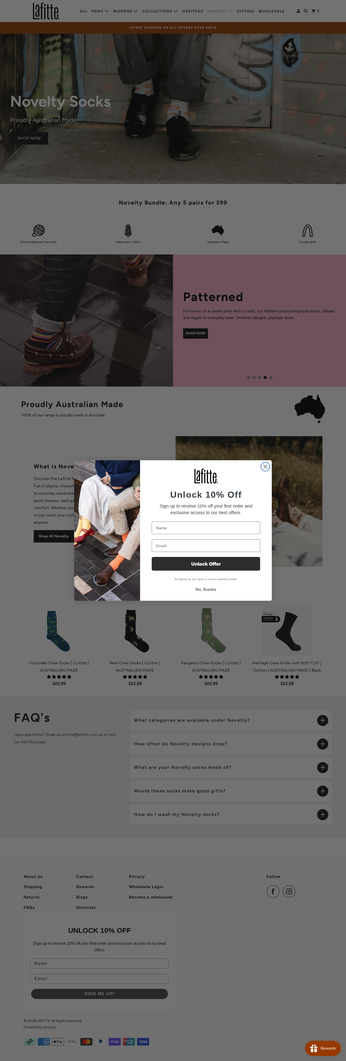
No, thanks (206, 589)
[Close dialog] (265, 466)
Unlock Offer (206, 564)
